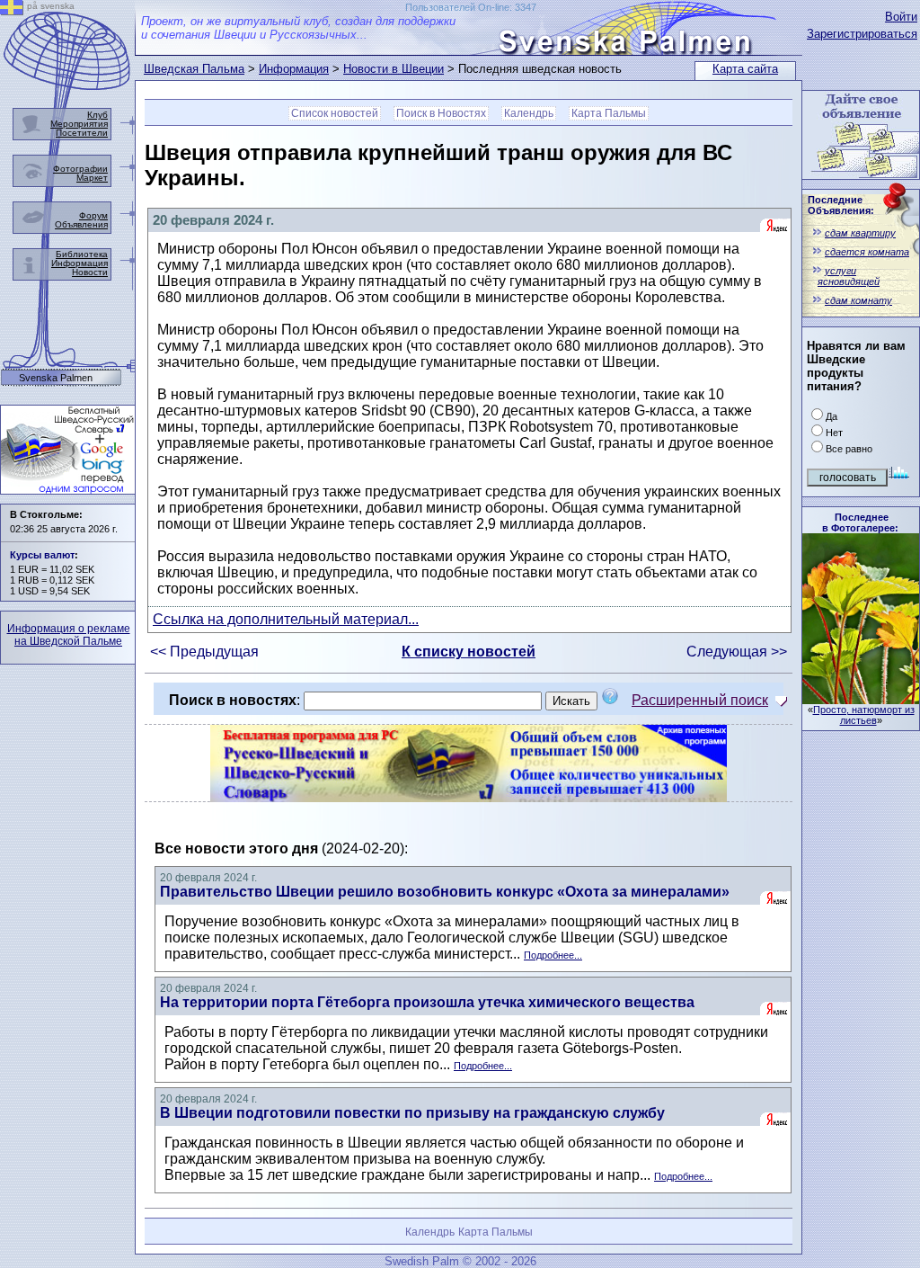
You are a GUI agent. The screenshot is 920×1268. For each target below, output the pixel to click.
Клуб (97, 115)
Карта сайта (745, 69)
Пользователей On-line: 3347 (470, 7)
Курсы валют (42, 554)
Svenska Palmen (56, 378)
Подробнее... (553, 955)
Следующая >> (736, 651)
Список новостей (334, 113)
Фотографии (80, 169)
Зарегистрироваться (862, 33)
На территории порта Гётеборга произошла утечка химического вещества (427, 1002)
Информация (294, 69)
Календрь (528, 113)
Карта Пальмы (608, 113)
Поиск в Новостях (441, 113)
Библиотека (82, 254)
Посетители (82, 133)
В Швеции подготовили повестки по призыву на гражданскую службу (412, 1113)
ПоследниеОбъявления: (841, 205)
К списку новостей (468, 651)
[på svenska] (11, 10)
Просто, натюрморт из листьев (864, 715)
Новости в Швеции (393, 69)
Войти (901, 16)
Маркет (92, 178)
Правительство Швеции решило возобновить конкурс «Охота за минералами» (445, 891)
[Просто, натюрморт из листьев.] (860, 699)
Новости (90, 272)
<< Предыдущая (204, 651)
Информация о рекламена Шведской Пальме (68, 634)
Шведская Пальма (194, 69)
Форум (93, 215)
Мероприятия (79, 124)
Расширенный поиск (700, 700)
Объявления (81, 224)
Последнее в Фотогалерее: (860, 522)
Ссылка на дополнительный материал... (286, 619)
